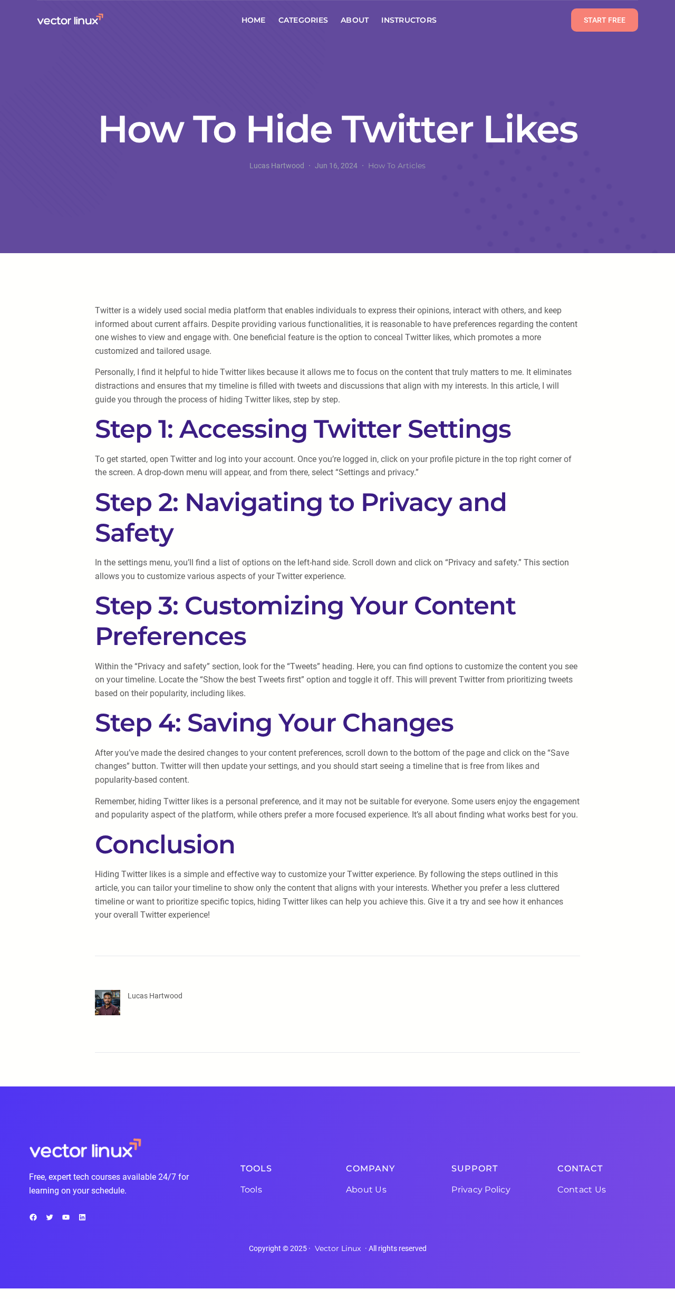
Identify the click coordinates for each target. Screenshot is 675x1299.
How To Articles (397, 165)
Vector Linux (338, 1248)
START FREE (604, 20)
